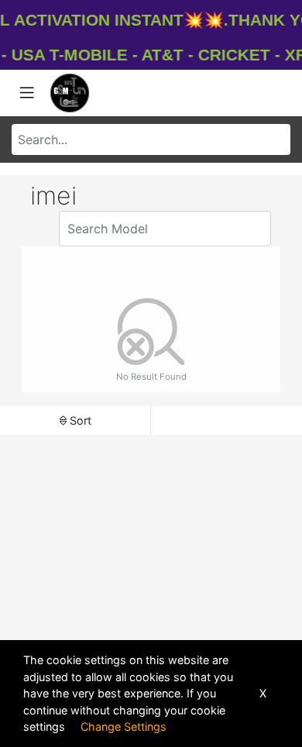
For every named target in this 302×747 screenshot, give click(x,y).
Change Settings (123, 726)
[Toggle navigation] (27, 93)
